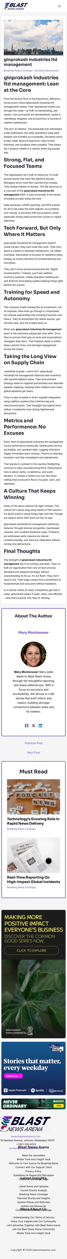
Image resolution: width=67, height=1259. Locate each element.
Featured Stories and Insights (33, 1198)
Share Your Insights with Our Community (33, 1221)
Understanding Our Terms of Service (33, 1217)
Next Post (33, 752)
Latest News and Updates (33, 1186)
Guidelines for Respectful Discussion (33, 1175)
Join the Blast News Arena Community (33, 1229)
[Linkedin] (40, 725)
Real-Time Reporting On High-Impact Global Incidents (33, 879)
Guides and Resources (33, 1206)
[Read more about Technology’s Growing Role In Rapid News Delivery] (33, 796)
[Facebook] (26, 725)
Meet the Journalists (33, 1155)
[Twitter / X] (33, 725)
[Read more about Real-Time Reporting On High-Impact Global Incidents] (33, 855)
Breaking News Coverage (18, 70)
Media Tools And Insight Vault (33, 1159)
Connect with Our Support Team (33, 1167)
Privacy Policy (33, 1171)
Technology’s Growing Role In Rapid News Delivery (33, 821)
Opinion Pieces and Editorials (33, 1202)
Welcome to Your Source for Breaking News (33, 1163)
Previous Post (33, 743)
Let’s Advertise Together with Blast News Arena (33, 1225)
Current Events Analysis (33, 1190)
